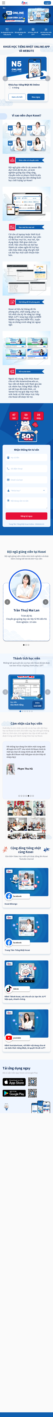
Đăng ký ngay (26, 516)
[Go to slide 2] (26, 645)
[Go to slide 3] (28, 645)
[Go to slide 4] (27, 711)
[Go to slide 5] (29, 711)
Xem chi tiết (17, 97)
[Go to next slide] (48, 15)
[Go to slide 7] (33, 796)
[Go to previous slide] (5, 15)
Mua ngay (36, 97)
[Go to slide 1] (24, 645)
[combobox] (26, 489)
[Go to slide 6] (32, 711)
